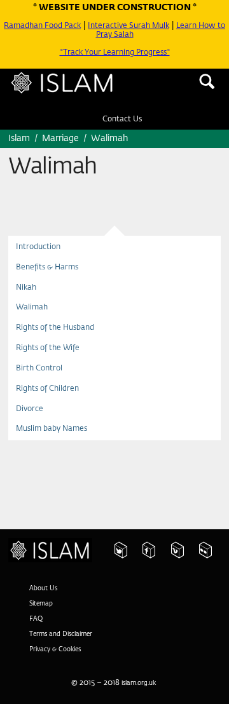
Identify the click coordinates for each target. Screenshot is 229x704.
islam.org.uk (138, 690)
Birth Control (43, 395)
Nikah (29, 302)
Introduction (42, 255)
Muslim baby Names (59, 465)
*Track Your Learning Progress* (114, 52)
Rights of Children (53, 418)
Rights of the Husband (63, 348)
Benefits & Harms (53, 278)
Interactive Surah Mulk (148, 25)
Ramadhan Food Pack (49, 25)
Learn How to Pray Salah (150, 30)
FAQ (37, 626)
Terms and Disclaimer (67, 642)
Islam (79, 90)
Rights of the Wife (55, 371)
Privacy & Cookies (60, 657)
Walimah (35, 325)
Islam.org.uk (57, 556)
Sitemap (44, 611)
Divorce (32, 441)
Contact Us (122, 125)
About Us (45, 596)
